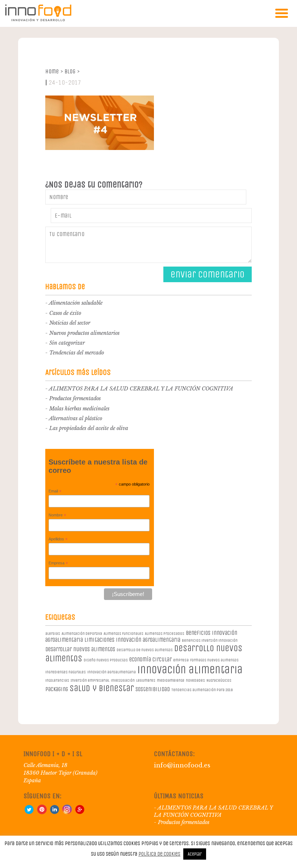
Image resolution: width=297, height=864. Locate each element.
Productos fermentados (75, 398)
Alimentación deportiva (82, 633)
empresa (181, 660)
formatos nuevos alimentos (214, 660)
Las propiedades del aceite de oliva (88, 428)
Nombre (57, 515)
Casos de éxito (65, 313)
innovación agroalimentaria (111, 672)
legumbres (145, 680)
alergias (52, 633)
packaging (56, 689)
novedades (195, 680)
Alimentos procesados (164, 633)
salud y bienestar (102, 688)
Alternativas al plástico (75, 418)
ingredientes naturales (65, 672)
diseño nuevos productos (106, 660)
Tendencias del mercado (76, 352)
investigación (123, 680)
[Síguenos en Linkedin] (54, 812)
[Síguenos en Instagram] (67, 812)
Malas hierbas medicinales (79, 408)
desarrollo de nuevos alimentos (145, 650)
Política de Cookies (159, 854)
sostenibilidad (152, 689)
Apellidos (58, 539)
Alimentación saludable (76, 303)
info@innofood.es (182, 765)
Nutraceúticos (218, 680)
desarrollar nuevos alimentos (80, 649)
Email (55, 491)
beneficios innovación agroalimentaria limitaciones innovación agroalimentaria (141, 636)
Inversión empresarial (90, 680)
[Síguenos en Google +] (79, 812)
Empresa (58, 563)
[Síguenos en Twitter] (29, 812)
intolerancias (57, 680)
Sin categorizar (67, 343)
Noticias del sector (69, 323)
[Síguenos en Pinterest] (41, 812)
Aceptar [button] (195, 854)
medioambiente (170, 680)
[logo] (38, 19)
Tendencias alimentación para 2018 (202, 689)
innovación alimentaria (190, 670)
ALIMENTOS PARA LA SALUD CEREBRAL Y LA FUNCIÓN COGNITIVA (141, 388)
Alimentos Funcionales (123, 633)
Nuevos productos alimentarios (84, 333)
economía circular (150, 659)
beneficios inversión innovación (210, 640)
